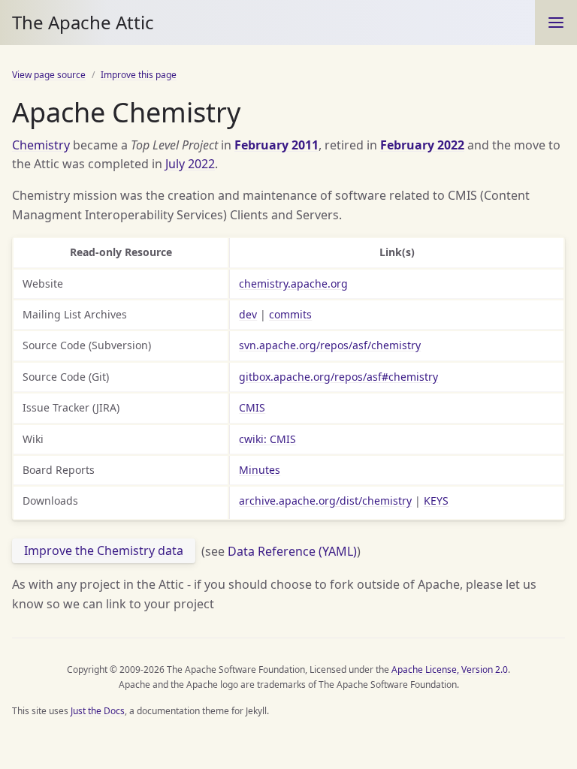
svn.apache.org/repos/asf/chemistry (330, 345)
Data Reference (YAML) (292, 550)
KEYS (436, 500)
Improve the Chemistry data (103, 550)
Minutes (259, 470)
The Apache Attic (83, 22)
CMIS (252, 407)
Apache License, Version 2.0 (449, 669)
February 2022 (422, 145)
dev (248, 314)
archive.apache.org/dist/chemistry (325, 500)
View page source (49, 74)
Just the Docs (98, 710)
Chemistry (41, 145)
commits (290, 314)
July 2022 (190, 163)
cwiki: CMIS (267, 439)
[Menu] (556, 22)
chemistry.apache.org (293, 283)
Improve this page (139, 74)
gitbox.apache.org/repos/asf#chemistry (338, 376)
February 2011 (276, 145)
